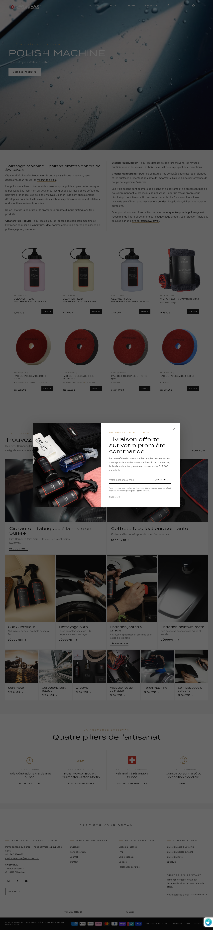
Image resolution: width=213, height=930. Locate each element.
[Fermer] (174, 429)
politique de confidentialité (137, 491)
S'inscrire (161, 480)
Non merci (115, 497)
